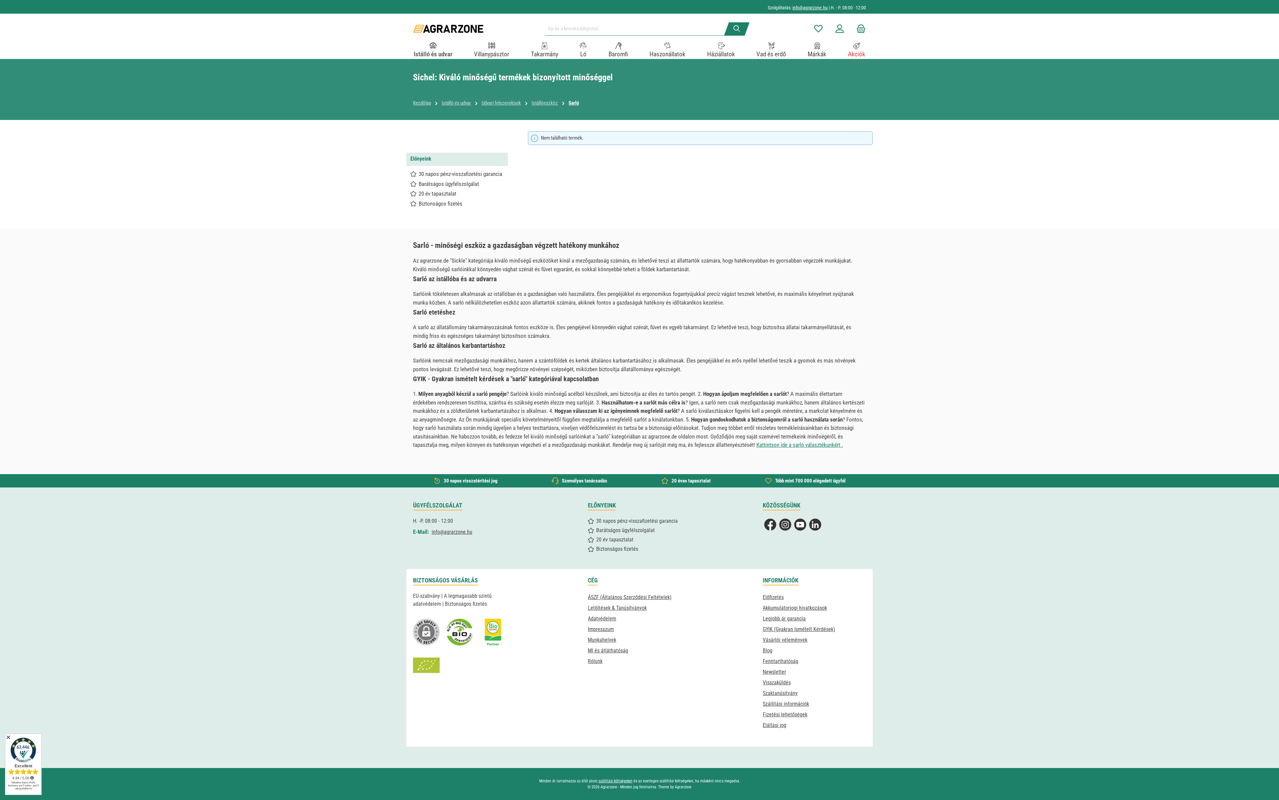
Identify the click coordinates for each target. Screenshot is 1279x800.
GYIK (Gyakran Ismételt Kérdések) (799, 629)
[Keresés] (737, 29)
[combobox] (637, 29)
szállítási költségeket (616, 781)
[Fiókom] (840, 29)
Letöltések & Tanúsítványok (617, 608)
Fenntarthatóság (780, 661)
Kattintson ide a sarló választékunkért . (799, 444)
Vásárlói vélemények (785, 640)
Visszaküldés (777, 682)
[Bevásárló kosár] (859, 29)
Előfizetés (773, 597)
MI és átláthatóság (608, 650)
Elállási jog (774, 725)
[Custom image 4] (426, 665)
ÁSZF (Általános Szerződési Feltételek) (629, 597)
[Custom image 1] (459, 632)
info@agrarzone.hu (810, 7)
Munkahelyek (602, 640)
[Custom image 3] (493, 632)
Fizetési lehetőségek (785, 714)
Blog (767, 650)
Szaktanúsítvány (780, 693)
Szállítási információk (786, 704)
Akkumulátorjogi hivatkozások (795, 608)
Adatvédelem (602, 618)
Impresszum (601, 629)
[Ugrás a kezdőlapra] (448, 29)
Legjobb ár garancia (784, 618)
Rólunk (595, 661)
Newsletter (774, 672)
